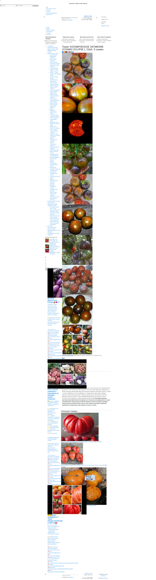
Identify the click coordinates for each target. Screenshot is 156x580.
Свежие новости (51, 237)
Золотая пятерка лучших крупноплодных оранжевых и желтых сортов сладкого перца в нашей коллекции (54, 81)
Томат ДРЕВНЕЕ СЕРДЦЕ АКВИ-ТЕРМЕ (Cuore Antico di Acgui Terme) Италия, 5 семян (81, 465)
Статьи (48, 11)
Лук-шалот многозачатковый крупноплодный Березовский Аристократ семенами (54, 228)
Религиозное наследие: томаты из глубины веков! (55, 169)
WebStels (103, 575)
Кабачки (52, 179)
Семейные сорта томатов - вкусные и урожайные (55, 135)
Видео (48, 28)
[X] (66, 52)
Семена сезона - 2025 (53, 53)
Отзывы (48, 33)
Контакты (49, 34)
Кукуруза (52, 183)
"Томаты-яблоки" (54, 68)
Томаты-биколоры (54, 150)
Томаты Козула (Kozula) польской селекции (54, 96)
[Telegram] (73, 52)
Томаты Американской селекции (53, 140)
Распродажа (50, 31)
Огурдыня (52, 185)
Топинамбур (50, 46)
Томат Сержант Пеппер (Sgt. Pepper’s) (53, 106)
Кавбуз (51, 109)
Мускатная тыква (54, 122)
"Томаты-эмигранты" (55, 90)
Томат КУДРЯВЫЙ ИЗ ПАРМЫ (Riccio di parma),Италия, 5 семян (76, 441)
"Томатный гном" (54, 114)
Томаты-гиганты (54, 103)
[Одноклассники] (64, 52)
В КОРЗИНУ (66, 367)
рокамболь (70, 20)
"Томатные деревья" (55, 157)
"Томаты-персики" (54, 117)
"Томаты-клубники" (54, 116)
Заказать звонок (88, 16)
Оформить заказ (105, 25)
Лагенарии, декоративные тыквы (53, 112)
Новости (49, 10)
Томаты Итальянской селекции (53, 144)
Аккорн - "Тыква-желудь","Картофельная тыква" (55, 74)
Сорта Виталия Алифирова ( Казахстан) (53, 56)
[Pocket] (68, 52)
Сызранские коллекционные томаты (54, 173)
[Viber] (69, 52)
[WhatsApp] (71, 52)
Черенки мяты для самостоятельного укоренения (54, 223)
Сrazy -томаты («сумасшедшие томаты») (54, 131)
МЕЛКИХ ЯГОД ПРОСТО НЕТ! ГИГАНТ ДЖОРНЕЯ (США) (54, 247)
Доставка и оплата (51, 8)
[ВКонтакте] (62, 52)
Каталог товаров (51, 30)
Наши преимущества (52, 13)
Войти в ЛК (49, 14)
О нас (48, 27)
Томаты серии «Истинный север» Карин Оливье (54, 100)
